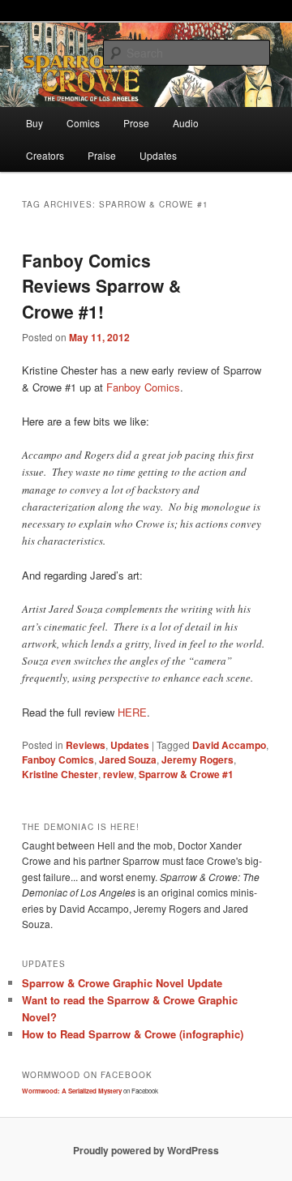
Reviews (85, 745)
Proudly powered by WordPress (146, 1150)
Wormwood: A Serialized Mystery (72, 1090)
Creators (45, 155)
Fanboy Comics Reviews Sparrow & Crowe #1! (101, 285)
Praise (102, 155)
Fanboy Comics (143, 387)
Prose (136, 123)
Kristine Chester (60, 774)
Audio (186, 123)
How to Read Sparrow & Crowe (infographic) (132, 1034)
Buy (34, 123)
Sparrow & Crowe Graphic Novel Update (122, 983)
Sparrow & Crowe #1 (186, 774)
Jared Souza (128, 759)
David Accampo (229, 745)
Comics (83, 123)
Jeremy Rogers (197, 759)
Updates (158, 155)
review (118, 774)
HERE (132, 712)
